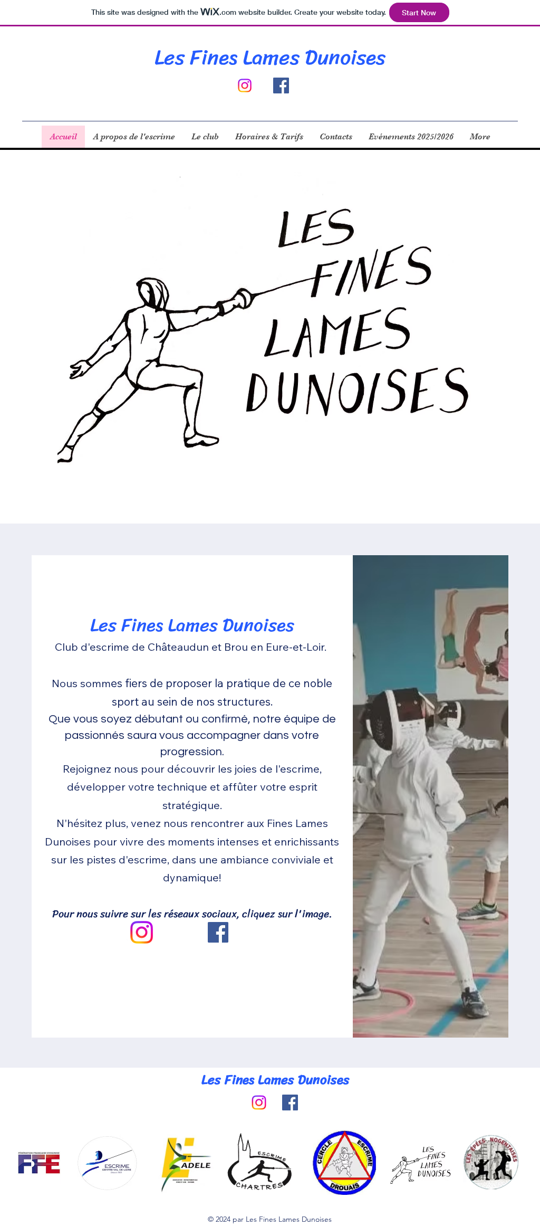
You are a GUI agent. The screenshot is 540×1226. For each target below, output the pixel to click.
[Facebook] (281, 85)
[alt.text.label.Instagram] (245, 85)
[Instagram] (142, 932)
